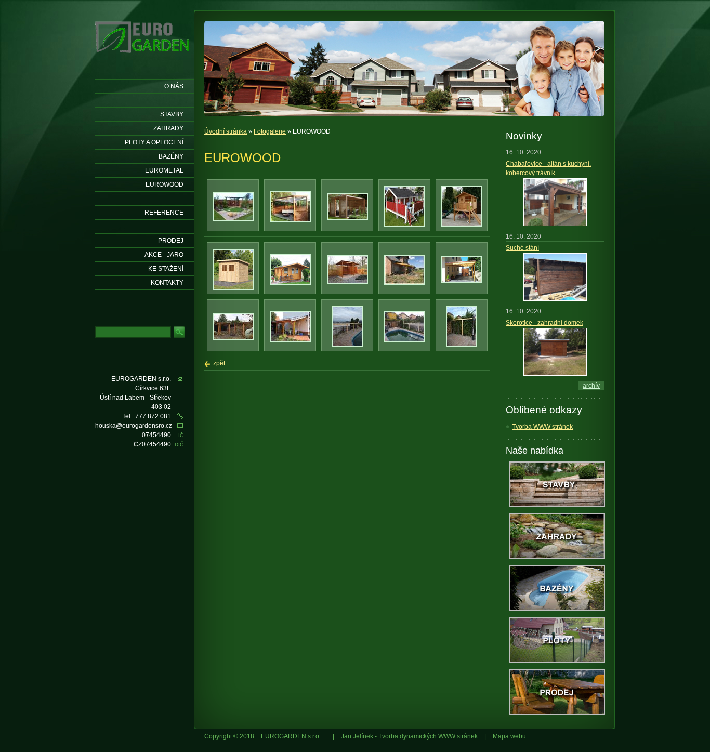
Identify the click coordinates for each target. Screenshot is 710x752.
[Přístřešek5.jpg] (290, 340)
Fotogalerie (270, 131)
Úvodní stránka (225, 131)
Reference (163, 212)
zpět (219, 363)
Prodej (170, 240)
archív (591, 385)
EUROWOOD (164, 184)
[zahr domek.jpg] (290, 283)
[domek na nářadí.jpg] (233, 288)
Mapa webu (509, 736)
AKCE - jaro (163, 254)
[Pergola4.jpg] (233, 219)
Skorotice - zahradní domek (544, 322)
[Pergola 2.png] (347, 218)
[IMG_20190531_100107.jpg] (461, 345)
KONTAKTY (167, 282)
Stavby (171, 114)
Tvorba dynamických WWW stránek (428, 736)
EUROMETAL (164, 170)
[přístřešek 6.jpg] (404, 282)
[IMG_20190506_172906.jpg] (404, 340)
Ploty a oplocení (154, 142)
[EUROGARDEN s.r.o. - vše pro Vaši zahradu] (143, 58)
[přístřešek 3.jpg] (461, 281)
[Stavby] (557, 505)
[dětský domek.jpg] (404, 225)
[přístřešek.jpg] (233, 338)
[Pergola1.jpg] (290, 220)
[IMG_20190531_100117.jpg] (347, 345)
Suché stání (522, 248)
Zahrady (168, 128)
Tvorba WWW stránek (542, 426)
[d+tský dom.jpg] (461, 225)
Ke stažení (165, 268)
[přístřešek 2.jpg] (347, 282)
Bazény (171, 156)
